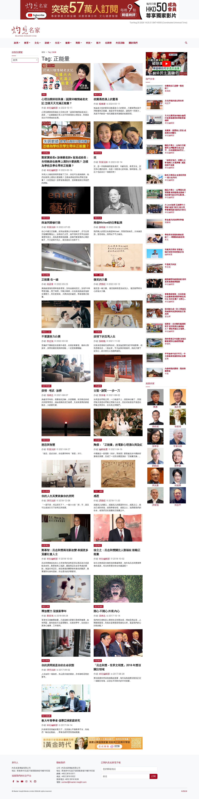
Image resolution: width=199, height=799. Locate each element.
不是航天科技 (170, 264)
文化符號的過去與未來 (174, 101)
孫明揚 (102, 227)
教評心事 (97, 95)
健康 (67, 43)
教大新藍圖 (46, 716)
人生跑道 (97, 332)
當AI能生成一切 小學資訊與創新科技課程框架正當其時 (175, 311)
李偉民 (167, 344)
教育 (26, 43)
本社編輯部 (52, 108)
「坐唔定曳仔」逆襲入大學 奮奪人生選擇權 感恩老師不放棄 (175, 162)
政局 (16, 43)
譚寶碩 (102, 284)
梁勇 (167, 359)
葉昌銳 (167, 91)
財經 (47, 43)
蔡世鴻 (50, 615)
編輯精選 (103, 449)
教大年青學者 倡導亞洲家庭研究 (61, 720)
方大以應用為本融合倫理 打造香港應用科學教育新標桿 (175, 117)
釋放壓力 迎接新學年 (54, 611)
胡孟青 (50, 284)
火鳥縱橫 (97, 386)
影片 (98, 43)
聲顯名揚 (97, 218)
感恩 (96, 496)
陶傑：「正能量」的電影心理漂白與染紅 (118, 444)
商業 (78, 43)
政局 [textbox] (15, 60)
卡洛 (167, 373)
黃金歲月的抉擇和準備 (174, 220)
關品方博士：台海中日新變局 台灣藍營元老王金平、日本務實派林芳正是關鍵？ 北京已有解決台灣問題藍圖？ (175, 150)
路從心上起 (46, 332)
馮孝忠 (50, 395)
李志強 (50, 341)
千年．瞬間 (98, 275)
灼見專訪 (45, 545)
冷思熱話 (45, 153)
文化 (37, 43)
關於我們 (133, 43)
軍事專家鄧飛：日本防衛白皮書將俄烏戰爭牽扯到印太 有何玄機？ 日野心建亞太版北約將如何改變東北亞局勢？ (175, 299)
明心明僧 (45, 491)
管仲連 (102, 395)
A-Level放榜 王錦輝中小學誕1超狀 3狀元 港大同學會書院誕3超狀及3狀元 (175, 207)
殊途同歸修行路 (51, 222)
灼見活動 (120, 43)
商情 (44, 95)
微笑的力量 (100, 279)
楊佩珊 (102, 104)
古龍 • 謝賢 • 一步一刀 (107, 390)
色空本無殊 (46, 386)
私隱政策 (184, 791)
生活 (57, 43)
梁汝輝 (167, 316)
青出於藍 (45, 275)
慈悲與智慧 (48, 444)
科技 (88, 43)
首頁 (43, 52)
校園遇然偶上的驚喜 (106, 99)
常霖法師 (103, 162)
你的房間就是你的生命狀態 (58, 665)
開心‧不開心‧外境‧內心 (107, 611)
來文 (167, 240)
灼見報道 (97, 661)
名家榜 (108, 43)
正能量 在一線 (50, 279)
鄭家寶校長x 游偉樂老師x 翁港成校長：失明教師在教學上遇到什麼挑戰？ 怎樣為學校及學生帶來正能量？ (65, 161)
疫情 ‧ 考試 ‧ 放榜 (52, 390)
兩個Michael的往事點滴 (108, 222)
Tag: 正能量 (52, 52)
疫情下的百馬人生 (104, 336)
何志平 (167, 103)
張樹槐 (102, 341)
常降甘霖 (97, 153)
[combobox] (25, 60)
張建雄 (167, 222)
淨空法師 (51, 500)
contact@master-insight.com (74, 782)
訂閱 (153, 776)
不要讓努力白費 (51, 336)
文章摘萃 (97, 440)
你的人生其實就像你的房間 (58, 496)
